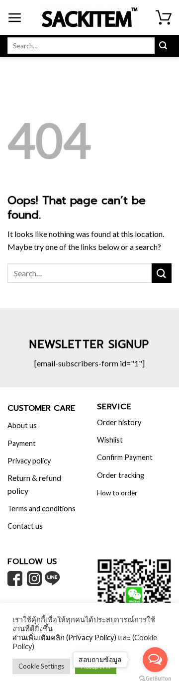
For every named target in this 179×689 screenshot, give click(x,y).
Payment (21, 443)
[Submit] (162, 273)
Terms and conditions (41, 508)
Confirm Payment (125, 457)
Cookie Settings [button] (41, 666)
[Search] (163, 45)
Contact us (25, 526)
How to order (117, 493)
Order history (119, 422)
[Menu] (14, 17)
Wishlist (110, 440)
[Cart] (164, 17)
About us (22, 425)
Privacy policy (29, 461)
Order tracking (120, 475)
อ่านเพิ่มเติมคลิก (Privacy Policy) (64, 637)
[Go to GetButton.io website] (155, 679)
